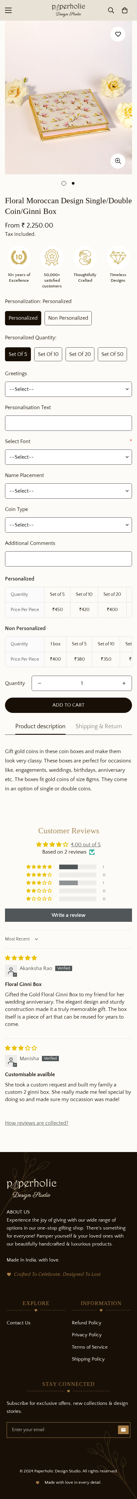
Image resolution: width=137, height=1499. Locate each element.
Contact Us (19, 1323)
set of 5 (18, 354)
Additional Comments (30, 543)
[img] (21, 958)
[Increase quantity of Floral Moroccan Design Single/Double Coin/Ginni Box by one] (124, 683)
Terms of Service (90, 1347)
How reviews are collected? (36, 1123)
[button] (124, 10)
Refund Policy (86, 1323)
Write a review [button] (68, 915)
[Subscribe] (123, 1429)
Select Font (68, 441)
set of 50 (112, 354)
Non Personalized (68, 318)
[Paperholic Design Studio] (68, 10)
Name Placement (24, 475)
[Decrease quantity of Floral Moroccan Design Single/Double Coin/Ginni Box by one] (39, 683)
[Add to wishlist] (117, 34)
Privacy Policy (87, 1335)
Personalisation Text (28, 408)
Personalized (23, 318)
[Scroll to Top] (125, 1463)
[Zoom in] (117, 161)
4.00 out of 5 (86, 845)
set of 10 (48, 354)
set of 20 (80, 354)
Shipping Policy (88, 1359)
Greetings (16, 374)
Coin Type (16, 509)
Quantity (15, 683)
